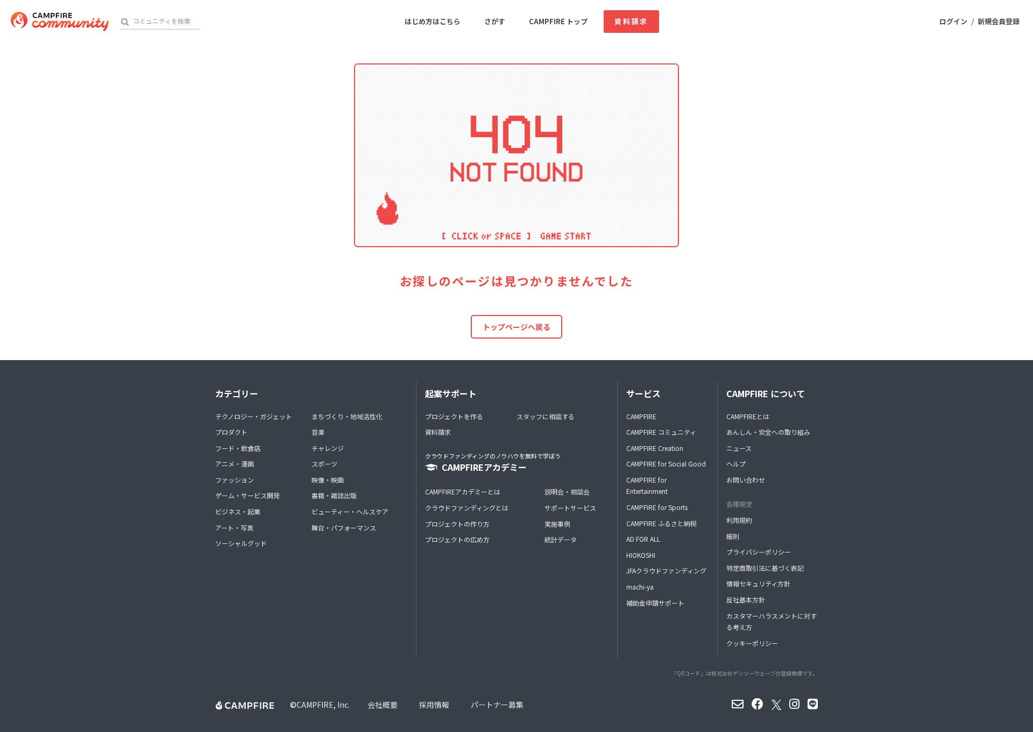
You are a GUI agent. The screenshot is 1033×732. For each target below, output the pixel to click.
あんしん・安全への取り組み (768, 431)
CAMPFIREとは (747, 416)
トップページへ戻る (516, 326)
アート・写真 (234, 527)
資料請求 (631, 21)
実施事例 (557, 523)
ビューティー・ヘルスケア (350, 511)
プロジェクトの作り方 (457, 523)
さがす (494, 21)
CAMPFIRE (641, 416)
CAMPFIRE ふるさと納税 (661, 523)
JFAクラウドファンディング (666, 570)
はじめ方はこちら (433, 21)
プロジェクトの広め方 (457, 539)
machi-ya (640, 586)
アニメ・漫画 (234, 463)
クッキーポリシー (752, 643)
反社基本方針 (745, 599)
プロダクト (231, 431)
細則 (732, 536)
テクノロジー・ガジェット (253, 416)
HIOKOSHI (640, 554)
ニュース (739, 448)
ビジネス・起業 (237, 511)
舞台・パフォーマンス (344, 527)
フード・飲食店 (237, 448)
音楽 (318, 431)
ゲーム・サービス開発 (247, 495)
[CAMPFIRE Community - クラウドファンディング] (59, 21)
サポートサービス (570, 507)
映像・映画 (328, 479)
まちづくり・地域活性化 (347, 416)
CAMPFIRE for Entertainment (647, 485)
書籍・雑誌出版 (334, 495)
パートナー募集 (497, 704)
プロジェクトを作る (454, 416)
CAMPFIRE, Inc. (323, 704)
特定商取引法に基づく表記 (765, 567)
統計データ (560, 539)
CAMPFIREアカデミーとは (462, 491)
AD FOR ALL (643, 538)
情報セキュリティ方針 (758, 583)
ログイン (953, 21)
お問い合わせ (745, 479)
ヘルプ (736, 463)
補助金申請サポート (655, 602)
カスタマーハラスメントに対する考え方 (771, 621)
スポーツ (324, 463)
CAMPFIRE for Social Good (666, 463)
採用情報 (434, 704)
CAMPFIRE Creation (654, 448)
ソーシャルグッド (241, 543)
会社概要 (382, 704)
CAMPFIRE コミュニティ (661, 431)
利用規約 (739, 520)
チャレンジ (328, 448)
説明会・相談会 (567, 491)
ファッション (234, 479)
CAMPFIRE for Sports (657, 507)
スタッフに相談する (545, 416)
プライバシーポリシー (758, 551)
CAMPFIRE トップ (558, 21)
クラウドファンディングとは (466, 507)
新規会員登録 (999, 21)
